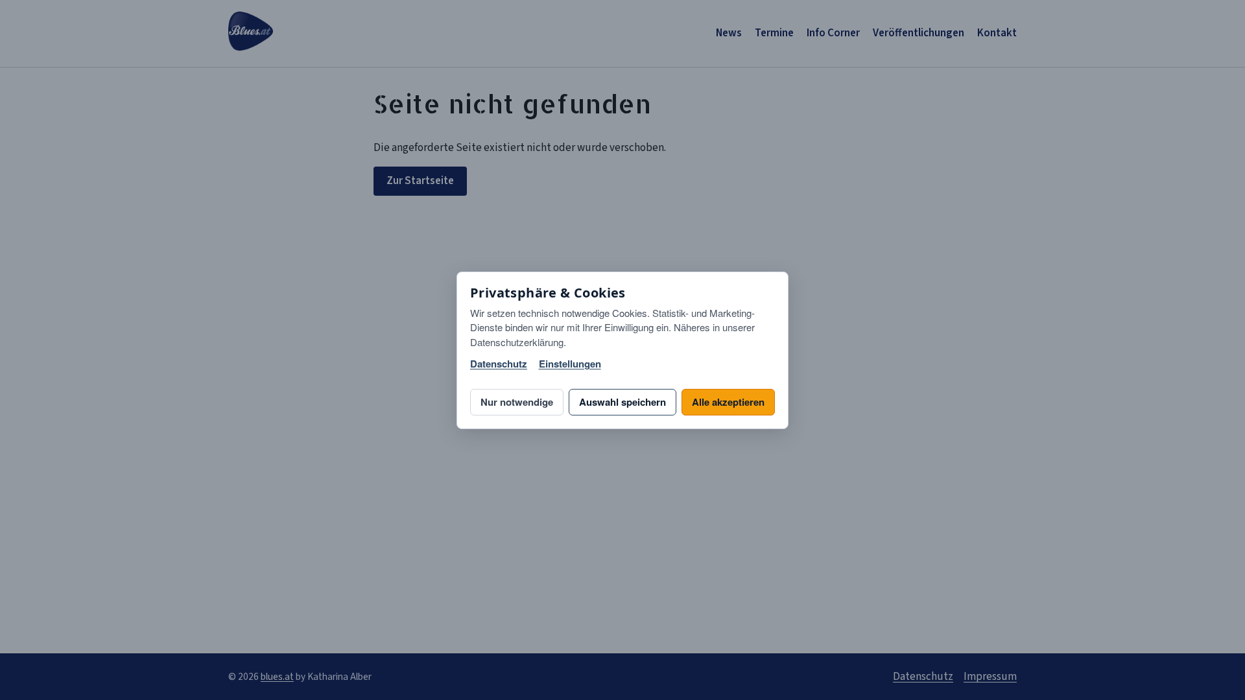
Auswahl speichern (622, 402)
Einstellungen (570, 364)
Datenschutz (498, 364)
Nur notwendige (516, 402)
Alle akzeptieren (728, 402)
